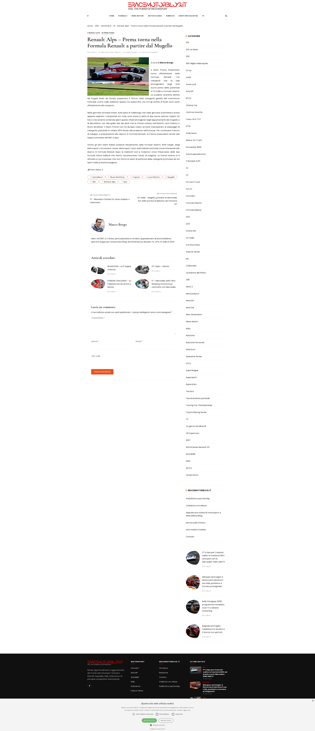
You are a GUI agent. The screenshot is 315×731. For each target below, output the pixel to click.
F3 (187, 175)
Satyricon (190, 349)
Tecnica (190, 391)
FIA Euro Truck (193, 182)
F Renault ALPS (93, 33)
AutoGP (189, 91)
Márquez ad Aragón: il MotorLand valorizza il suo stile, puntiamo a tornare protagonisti (215, 688)
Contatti (190, 536)
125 (187, 42)
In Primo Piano (108, 33)
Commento (98, 317)
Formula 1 (122, 16)
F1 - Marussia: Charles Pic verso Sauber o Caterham (110, 201)
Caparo (136, 177)
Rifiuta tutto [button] (166, 720)
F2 (187, 168)
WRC (188, 461)
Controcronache (194, 112)
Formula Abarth (194, 203)
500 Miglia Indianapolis (197, 63)
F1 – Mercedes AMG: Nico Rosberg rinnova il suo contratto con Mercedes (164, 283)
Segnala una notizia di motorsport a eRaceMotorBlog (203, 514)
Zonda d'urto (192, 475)
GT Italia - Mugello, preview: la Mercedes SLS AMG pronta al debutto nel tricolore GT (157, 200)
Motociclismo (155, 16)
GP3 (188, 224)
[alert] (157, 715)
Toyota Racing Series (196, 412)
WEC (188, 440)
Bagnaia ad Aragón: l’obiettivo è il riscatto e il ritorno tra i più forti (213, 629)
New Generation (194, 314)
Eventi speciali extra (188, 16)
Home (111, 16)
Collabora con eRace (196, 505)
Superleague (192, 370)
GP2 (188, 216)
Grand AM (191, 230)
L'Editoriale (191, 265)
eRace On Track (194, 140)
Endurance (191, 133)
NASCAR (190, 307)
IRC (187, 258)
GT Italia (190, 237)
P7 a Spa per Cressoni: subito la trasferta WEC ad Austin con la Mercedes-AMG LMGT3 (215, 673)
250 (187, 56)
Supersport (191, 377)
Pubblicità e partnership (198, 498)
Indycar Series (193, 251)
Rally (188, 328)
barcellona (97, 177)
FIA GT (189, 189)
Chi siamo (163, 668)
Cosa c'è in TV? (193, 119)
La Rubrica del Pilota (196, 272)
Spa (125, 181)
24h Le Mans (192, 49)
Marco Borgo (132, 52)
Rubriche (170, 16)
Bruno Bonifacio (117, 177)
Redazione (163, 673)
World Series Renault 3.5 (198, 447)
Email (139, 341)
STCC (188, 363)
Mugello (171, 177)
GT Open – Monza (160, 266)
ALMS (188, 77)
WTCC (189, 468)
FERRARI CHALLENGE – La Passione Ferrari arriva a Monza (119, 283)
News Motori (138, 16)
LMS (188, 279)
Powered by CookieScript (157, 729)
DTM (188, 126)
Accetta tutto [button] (149, 720)
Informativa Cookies (196, 529)
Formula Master (194, 210)
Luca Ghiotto (154, 177)
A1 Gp (188, 70)
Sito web (96, 356)
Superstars (191, 384)
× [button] (313, 701)
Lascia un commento (150, 52)
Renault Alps (110, 181)
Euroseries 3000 (193, 147)
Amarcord (191, 84)
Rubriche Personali (195, 342)
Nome (95, 341)
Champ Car (191, 105)
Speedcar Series (194, 356)
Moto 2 (189, 286)
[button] (157, 725)
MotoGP (190, 300)
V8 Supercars (192, 433)
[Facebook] (89, 686)
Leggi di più (187, 710)
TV (203, 16)
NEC (94, 181)
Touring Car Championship (199, 405)
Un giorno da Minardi (196, 426)
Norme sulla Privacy (195, 522)
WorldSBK (190, 454)
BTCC (188, 98)
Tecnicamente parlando (198, 398)
